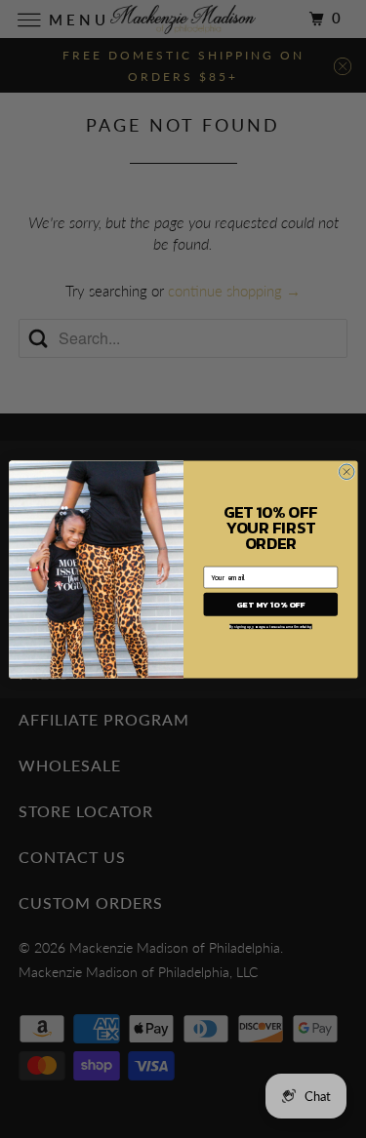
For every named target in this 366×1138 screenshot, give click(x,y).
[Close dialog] (346, 471)
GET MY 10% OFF (270, 604)
